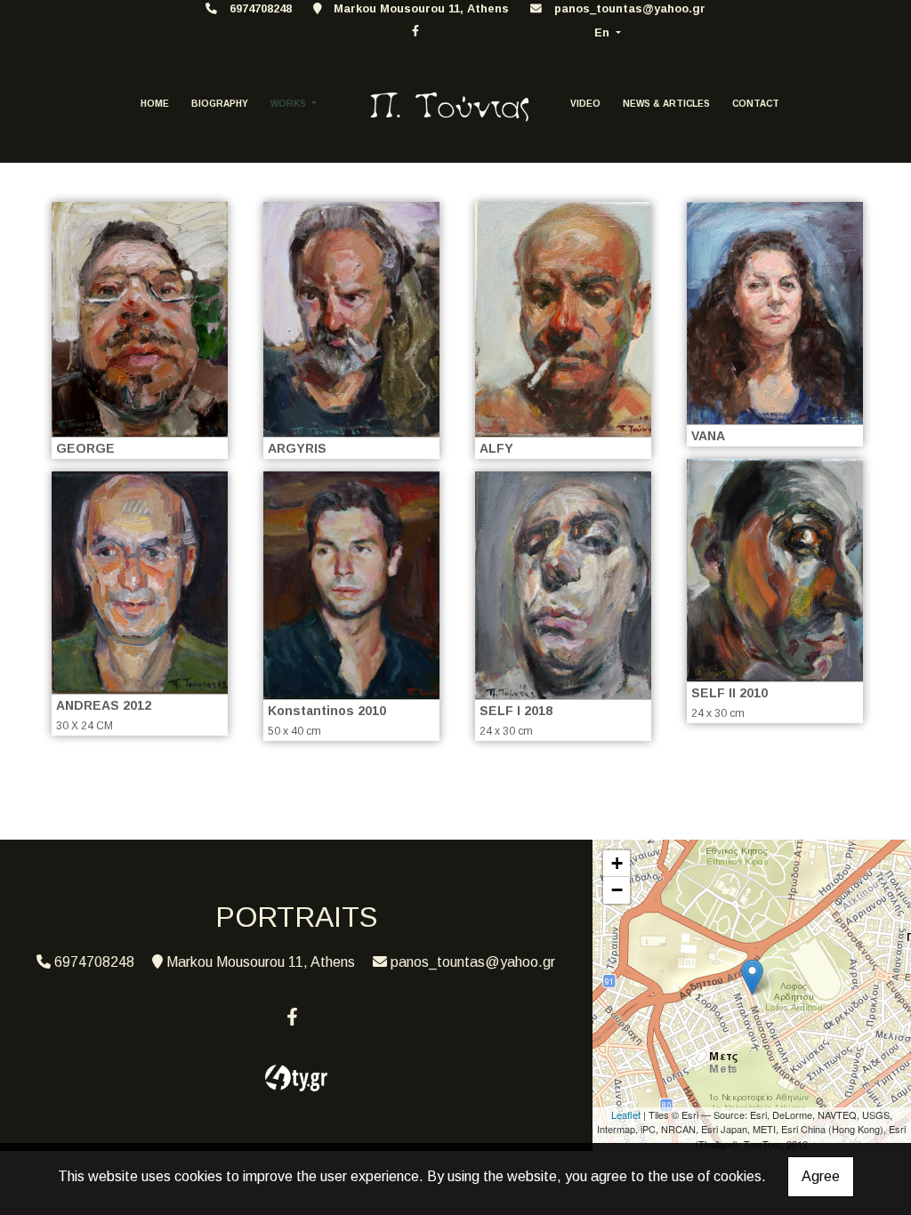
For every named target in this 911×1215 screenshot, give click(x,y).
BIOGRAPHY (219, 104)
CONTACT (755, 104)
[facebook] (415, 31)
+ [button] (617, 863)
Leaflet (626, 1114)
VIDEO (585, 104)
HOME (155, 104)
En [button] (603, 32)
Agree (821, 1176)
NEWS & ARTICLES (666, 104)
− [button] (617, 890)
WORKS (289, 104)
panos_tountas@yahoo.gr (629, 8)
